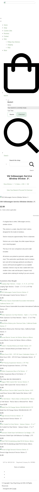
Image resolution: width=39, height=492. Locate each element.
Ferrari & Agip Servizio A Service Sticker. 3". (13, 452)
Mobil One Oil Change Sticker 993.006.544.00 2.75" (16, 410)
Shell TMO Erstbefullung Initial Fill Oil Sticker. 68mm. (16, 444)
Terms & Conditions (19, 467)
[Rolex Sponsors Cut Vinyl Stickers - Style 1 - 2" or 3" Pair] (18, 315)
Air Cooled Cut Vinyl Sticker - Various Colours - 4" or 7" (17, 427)
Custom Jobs (8, 30)
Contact (6, 36)
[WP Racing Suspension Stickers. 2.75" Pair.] (14, 363)
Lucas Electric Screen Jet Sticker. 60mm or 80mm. (16, 340)
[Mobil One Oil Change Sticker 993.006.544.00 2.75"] (16, 407)
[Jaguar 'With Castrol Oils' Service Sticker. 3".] (14, 382)
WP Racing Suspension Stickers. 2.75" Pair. (13, 365)
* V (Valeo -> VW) (19, 184)
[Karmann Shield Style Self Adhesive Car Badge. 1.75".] (17, 432)
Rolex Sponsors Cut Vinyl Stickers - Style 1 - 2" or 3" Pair (17, 317)
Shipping (10, 44)
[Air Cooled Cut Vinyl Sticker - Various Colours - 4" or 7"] (17, 424)
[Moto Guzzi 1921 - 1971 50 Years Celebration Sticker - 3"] (18, 354)
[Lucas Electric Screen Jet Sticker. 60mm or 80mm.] (16, 337)
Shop (5, 28)
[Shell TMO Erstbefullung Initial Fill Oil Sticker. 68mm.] (17, 441)
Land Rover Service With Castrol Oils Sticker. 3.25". (16, 393)
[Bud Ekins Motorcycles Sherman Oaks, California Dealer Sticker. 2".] (19, 326)
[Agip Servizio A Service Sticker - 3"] (11, 416)
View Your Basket (12, 190)
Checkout (22, 114)
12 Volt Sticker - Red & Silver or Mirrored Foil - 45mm (16, 401)
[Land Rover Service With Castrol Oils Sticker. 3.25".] (17, 390)
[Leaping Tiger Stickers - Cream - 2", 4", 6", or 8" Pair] (17, 284)
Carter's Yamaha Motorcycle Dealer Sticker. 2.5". (15, 348)
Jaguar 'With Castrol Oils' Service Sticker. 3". (14, 385)
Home (6, 25)
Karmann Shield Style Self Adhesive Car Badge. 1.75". (16, 435)
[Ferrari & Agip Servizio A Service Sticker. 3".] (14, 449)
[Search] (31, 164)
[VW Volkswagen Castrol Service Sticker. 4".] (14, 292)
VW (28, 184)
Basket (12, 114)
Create (14, 488)
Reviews (6, 33)
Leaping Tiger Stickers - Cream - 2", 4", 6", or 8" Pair (16, 286)
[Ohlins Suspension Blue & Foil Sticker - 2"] (13, 371)
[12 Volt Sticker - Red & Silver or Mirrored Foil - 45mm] (17, 399)
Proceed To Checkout (25, 190)
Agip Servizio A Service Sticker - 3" (11, 418)
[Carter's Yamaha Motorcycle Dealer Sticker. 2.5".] (16, 346)
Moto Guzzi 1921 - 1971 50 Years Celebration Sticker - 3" (17, 357)
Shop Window (8, 184)
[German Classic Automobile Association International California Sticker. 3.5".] (19, 303)
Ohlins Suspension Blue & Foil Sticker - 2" (13, 374)
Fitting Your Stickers (14, 42)
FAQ (5, 39)
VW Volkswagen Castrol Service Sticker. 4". (13, 295)
